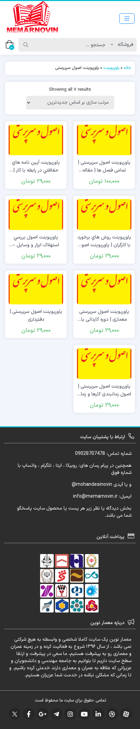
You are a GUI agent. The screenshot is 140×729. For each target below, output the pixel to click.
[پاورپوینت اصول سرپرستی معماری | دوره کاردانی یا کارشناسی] (104, 288)
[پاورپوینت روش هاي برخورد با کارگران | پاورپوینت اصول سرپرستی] (104, 214)
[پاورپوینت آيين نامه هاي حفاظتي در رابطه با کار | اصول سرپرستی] (35, 139)
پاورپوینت (111, 68)
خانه (128, 68)
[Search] (25, 45)
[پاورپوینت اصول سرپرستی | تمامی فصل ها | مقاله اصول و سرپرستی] (104, 139)
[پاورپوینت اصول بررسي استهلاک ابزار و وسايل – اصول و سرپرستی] (35, 214)
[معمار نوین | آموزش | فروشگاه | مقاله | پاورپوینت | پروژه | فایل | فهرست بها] (32, 18)
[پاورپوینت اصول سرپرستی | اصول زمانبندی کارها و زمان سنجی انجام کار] (104, 363)
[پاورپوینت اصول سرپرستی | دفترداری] (35, 288)
